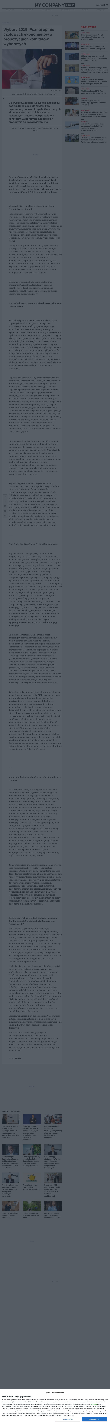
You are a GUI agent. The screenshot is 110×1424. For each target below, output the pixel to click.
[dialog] (55, 1406)
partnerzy (93, 1404)
